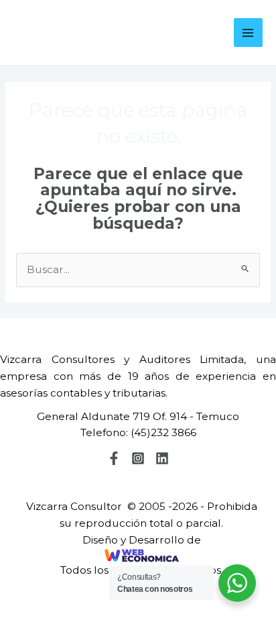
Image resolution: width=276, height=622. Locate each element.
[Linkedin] (162, 458)
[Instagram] (138, 458)
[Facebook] (114, 458)
